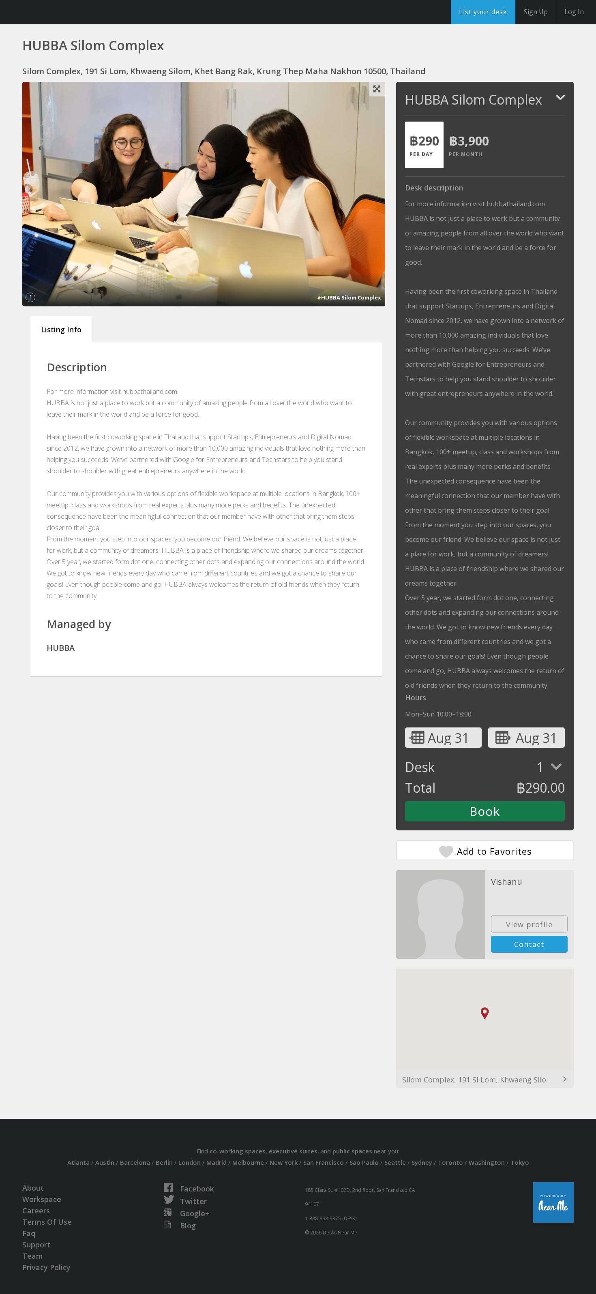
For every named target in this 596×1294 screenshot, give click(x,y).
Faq (28, 1233)
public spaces (352, 1151)
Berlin (164, 1162)
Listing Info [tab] (61, 329)
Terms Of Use (47, 1222)
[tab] (424, 145)
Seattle (395, 1162)
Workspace (41, 1199)
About (33, 1188)
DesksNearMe (56, 12)
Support (36, 1244)
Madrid (216, 1162)
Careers (36, 1210)
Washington (487, 1162)
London (189, 1162)
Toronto (450, 1162)
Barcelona (135, 1162)
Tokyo (519, 1162)
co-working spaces (238, 1151)
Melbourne (248, 1162)
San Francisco (323, 1162)
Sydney (422, 1162)
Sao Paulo (364, 1162)
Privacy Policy (46, 1267)
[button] (485, 1013)
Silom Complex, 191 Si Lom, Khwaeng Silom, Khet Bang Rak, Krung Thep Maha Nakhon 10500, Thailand (485, 1079)
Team (32, 1256)
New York (284, 1162)
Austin (104, 1162)
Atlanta (78, 1162)
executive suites (293, 1151)
